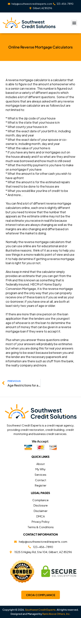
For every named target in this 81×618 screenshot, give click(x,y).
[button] (74, 23)
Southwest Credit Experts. (40, 609)
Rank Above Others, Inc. (56, 613)
